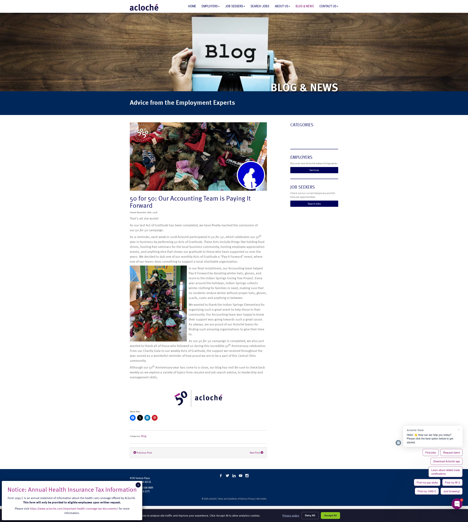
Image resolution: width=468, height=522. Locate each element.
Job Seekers (234, 6)
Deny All (310, 515)
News (294, 139)
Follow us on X (227, 476)
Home (192, 6)
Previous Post (144, 452)
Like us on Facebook (221, 476)
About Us (281, 6)
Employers (210, 6)
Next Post (255, 452)
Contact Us (327, 6)
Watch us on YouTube (241, 476)
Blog (143, 436)
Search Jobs (259, 6)
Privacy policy (290, 515)
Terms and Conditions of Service (232, 499)
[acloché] (144, 7)
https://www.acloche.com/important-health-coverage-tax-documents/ (74, 508)
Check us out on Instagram (247, 476)
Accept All (330, 515)
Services (314, 170)
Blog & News (305, 6)
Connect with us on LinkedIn (234, 476)
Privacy (251, 499)
